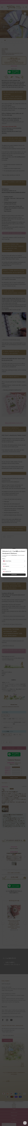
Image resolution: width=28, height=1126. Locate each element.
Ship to (3, 558)
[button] (14, 561)
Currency (4, 569)
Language (4, 564)
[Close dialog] (26, 550)
